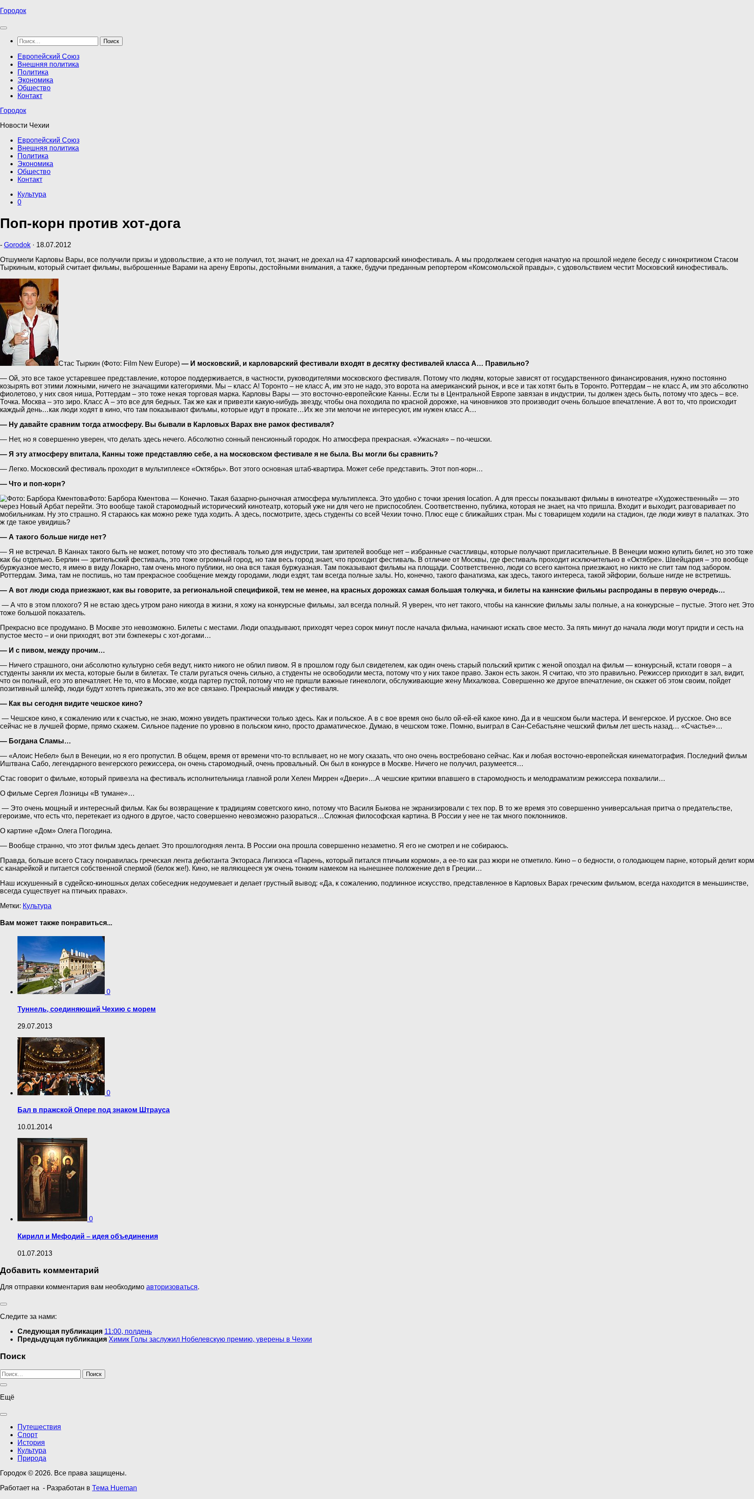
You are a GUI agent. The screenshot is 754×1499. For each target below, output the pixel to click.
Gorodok (17, 245)
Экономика (35, 80)
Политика (32, 72)
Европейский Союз (48, 56)
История (31, 1442)
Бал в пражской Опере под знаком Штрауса (93, 1110)
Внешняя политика (48, 64)
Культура (31, 194)
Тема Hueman (114, 1488)
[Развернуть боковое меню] (3, 1304)
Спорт (27, 1434)
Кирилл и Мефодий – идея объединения (87, 1236)
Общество (34, 88)
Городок (13, 10)
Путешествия (39, 1427)
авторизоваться (172, 1287)
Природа (31, 1458)
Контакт (29, 95)
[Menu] (3, 28)
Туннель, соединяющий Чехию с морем (86, 1009)
